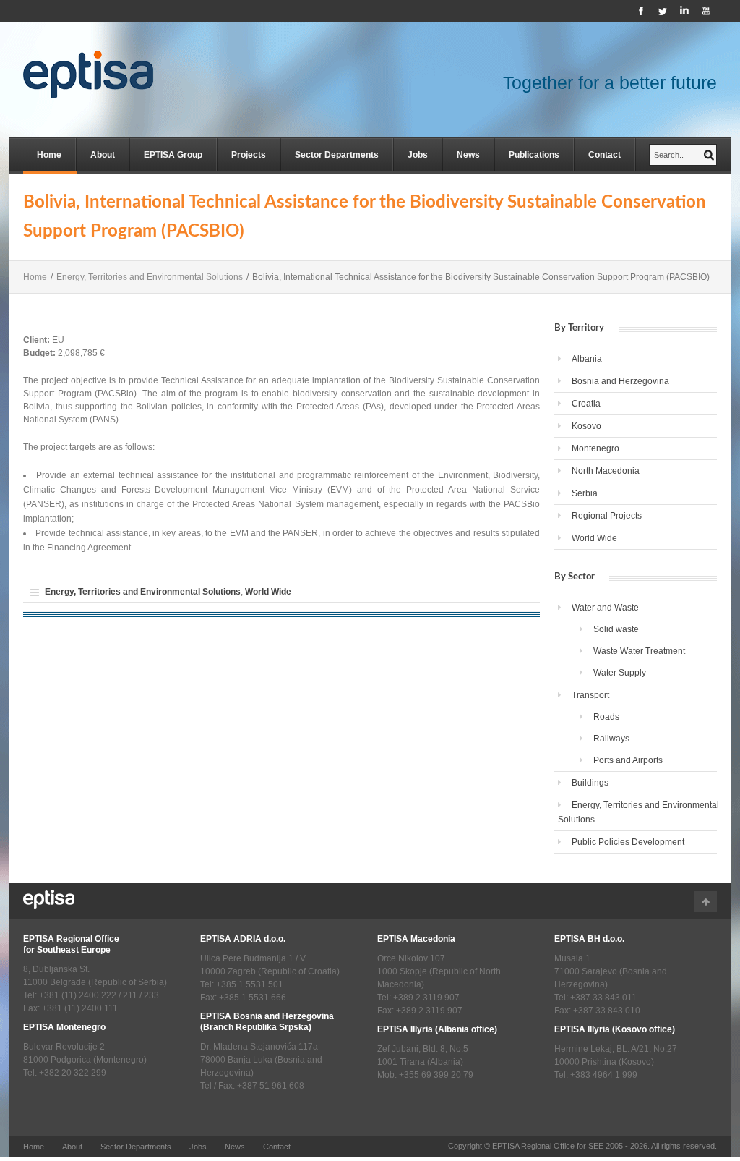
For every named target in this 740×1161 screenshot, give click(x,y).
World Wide (268, 592)
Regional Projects (607, 516)
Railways (611, 738)
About (102, 155)
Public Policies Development (628, 842)
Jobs (418, 155)
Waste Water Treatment (639, 651)
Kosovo (586, 426)
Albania (587, 359)
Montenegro (595, 448)
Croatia (586, 404)
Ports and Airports (628, 760)
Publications (534, 155)
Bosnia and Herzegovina (620, 381)
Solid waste (616, 629)
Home (49, 155)
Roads (606, 717)
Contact (604, 155)
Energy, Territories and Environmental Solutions (149, 277)
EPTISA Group (173, 155)
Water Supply (619, 673)
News (468, 155)
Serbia (585, 493)
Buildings (590, 783)
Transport (590, 695)
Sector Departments (337, 155)
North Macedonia (606, 471)
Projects (248, 155)
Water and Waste (605, 608)
